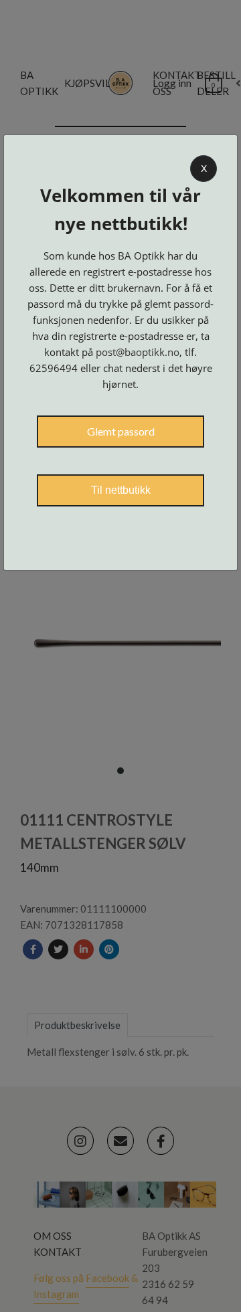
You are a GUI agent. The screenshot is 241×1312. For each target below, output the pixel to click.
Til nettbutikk (121, 490)
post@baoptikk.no (137, 352)
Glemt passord (121, 431)
